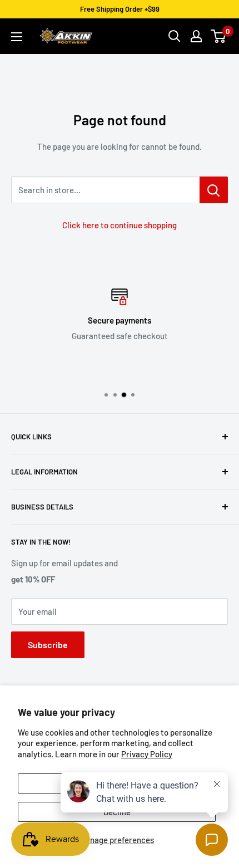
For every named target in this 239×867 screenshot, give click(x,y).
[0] (219, 36)
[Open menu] (16, 36)
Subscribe (48, 644)
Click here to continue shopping (119, 225)
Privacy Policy (146, 754)
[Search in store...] (214, 190)
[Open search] (174, 36)
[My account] (196, 36)
